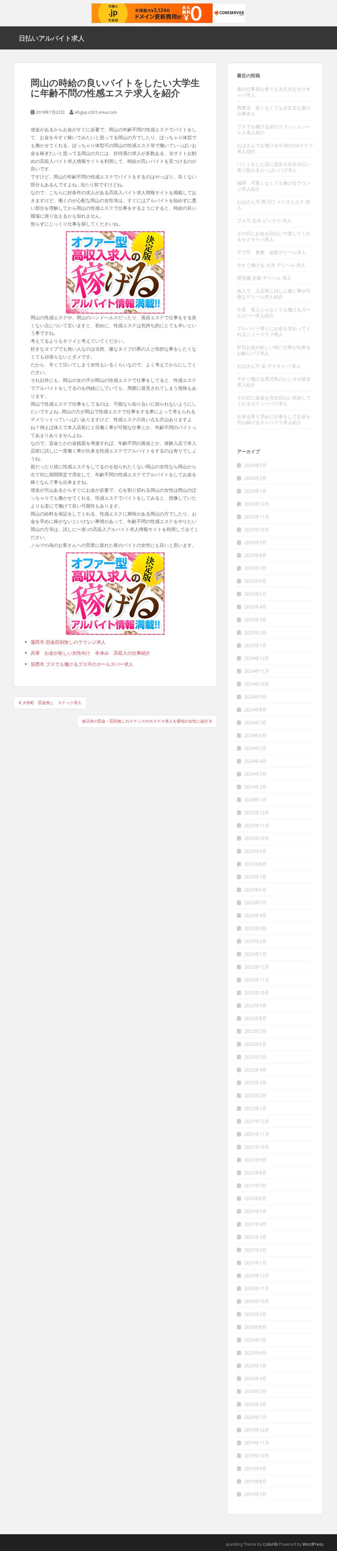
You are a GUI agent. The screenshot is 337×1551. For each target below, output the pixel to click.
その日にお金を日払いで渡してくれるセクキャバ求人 (274, 236)
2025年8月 (255, 555)
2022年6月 (255, 1044)
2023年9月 (255, 851)
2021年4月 (255, 1224)
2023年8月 (255, 864)
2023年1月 (255, 954)
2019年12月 (256, 1430)
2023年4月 (255, 915)
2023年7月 (255, 877)
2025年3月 (255, 619)
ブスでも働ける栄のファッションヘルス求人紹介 (274, 129)
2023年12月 (256, 812)
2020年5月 (255, 1365)
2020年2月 (255, 1404)
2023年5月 (255, 902)
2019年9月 (255, 1468)
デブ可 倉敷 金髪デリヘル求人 (271, 252)
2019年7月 (255, 1494)
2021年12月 (256, 1121)
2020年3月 (255, 1391)
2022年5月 (255, 1057)
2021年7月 (255, 1185)
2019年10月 (256, 1455)
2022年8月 (255, 1018)
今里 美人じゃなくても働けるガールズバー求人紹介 (274, 312)
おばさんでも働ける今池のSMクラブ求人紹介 (275, 148)
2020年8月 (255, 1327)
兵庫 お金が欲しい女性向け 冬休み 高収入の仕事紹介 (90, 653)
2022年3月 (255, 1082)
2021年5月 (255, 1211)
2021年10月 (256, 1147)
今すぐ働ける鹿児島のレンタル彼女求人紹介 (274, 382)
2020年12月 (256, 1275)
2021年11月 (256, 1134)
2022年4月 (255, 1070)
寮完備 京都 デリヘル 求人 (264, 278)
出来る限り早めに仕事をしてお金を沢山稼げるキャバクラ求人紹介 (274, 419)
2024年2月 (255, 787)
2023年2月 (255, 941)
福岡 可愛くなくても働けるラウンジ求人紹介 (274, 186)
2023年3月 (255, 928)
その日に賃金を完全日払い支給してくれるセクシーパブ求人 (274, 400)
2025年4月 (255, 607)
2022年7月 (255, 1031)
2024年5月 (255, 748)
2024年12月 (256, 658)
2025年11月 (256, 516)
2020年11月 (256, 1288)
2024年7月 (255, 722)
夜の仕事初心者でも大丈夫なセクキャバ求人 (274, 92)
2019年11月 (256, 1443)
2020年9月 (255, 1314)
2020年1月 (255, 1417)
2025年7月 (255, 568)
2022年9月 (255, 1005)
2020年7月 (255, 1340)
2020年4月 (255, 1378)
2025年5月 (255, 594)
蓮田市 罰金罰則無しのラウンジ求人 (68, 642)
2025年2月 (255, 632)
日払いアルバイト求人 (52, 38)
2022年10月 (256, 992)
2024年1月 (255, 799)
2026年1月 (255, 491)
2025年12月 (256, 504)
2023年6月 (255, 889)
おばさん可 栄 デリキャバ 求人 (269, 366)
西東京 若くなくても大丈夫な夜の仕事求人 (274, 111)
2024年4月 (255, 761)
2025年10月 (256, 529)
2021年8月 (255, 1172)
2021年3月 (255, 1237)
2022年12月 (256, 967)
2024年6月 (255, 735)
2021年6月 (255, 1198)
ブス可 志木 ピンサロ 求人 (264, 220)
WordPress (312, 1544)
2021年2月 (255, 1250)
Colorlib (270, 1544)
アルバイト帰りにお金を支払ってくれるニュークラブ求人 (274, 331)
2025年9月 (255, 542)
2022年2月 (255, 1095)
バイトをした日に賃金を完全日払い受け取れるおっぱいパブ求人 (274, 167)
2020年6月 (255, 1352)
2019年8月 (255, 1481)
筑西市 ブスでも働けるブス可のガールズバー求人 (82, 664)
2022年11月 (256, 980)
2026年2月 (255, 478)
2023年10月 (256, 838)
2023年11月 (256, 825)
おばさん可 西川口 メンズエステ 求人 (273, 205)
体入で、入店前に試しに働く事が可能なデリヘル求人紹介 (274, 294)
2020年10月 (256, 1301)
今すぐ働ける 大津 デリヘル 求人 (271, 265)
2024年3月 (255, 774)
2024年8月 (255, 709)
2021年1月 (255, 1262)
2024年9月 (255, 697)
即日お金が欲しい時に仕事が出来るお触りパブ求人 (274, 350)
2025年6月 (255, 581)
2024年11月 (256, 671)
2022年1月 (255, 1108)
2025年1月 (255, 645)
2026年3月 (255, 465)
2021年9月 (255, 1160)
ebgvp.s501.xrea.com (96, 112)
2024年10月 (256, 684)
